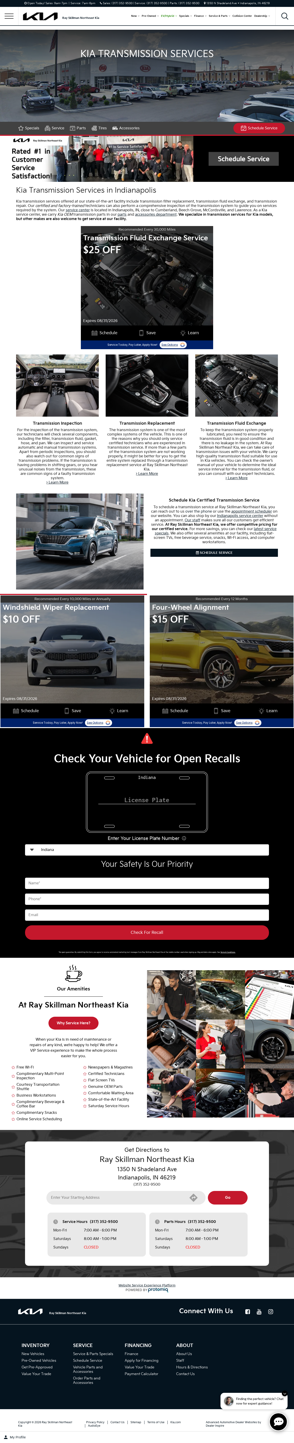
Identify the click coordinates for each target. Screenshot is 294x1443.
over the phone (198, 511)
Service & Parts (218, 16)
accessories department (156, 214)
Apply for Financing (141, 1361)
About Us (184, 1354)
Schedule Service (262, 128)
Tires (102, 128)
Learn (193, 333)
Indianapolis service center (240, 516)
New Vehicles (33, 1354)
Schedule (108, 333)
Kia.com (175, 1422)
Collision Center (242, 16)
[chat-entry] (278, 1422)
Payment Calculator (141, 1374)
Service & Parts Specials (93, 1354)
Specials (184, 16)
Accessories (129, 128)
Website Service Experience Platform (147, 1285)
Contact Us (185, 1374)
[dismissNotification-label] (285, 1393)
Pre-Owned (149, 16)
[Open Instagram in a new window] (270, 1311)
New (134, 16)
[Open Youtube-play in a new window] (259, 1311)
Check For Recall (147, 932)
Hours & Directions (192, 1367)
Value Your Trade (36, 1374)
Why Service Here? (73, 1023)
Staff (180, 1361)
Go (227, 1198)
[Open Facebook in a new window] (247, 1311)
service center (78, 210)
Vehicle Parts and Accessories (88, 1369)
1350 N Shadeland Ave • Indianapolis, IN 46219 (238, 3)
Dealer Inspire (215, 1426)
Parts (81, 128)
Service (58, 128)
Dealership (260, 16)
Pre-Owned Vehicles (39, 1361)
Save (151, 333)
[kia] (42, 16)
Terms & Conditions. (227, 952)
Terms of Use (155, 1422)
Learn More (58, 482)
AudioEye (94, 1426)
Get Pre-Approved (37, 1367)
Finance (199, 16)
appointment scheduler (251, 511)
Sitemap (135, 1422)
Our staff (192, 520)
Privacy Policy (95, 1422)
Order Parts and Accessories (86, 1380)
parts (122, 214)
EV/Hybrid (167, 16)
